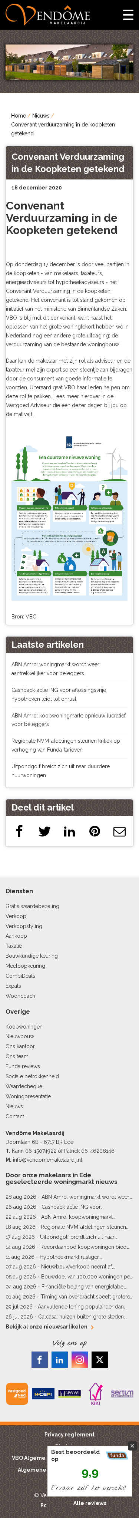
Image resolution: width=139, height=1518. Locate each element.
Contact (15, 1116)
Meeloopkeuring (25, 966)
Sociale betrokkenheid (32, 1076)
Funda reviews (23, 1066)
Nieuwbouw (20, 1036)
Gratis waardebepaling (32, 906)
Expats (13, 986)
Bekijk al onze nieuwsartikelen (46, 1327)
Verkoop (16, 916)
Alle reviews (89, 1503)
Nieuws (41, 116)
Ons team (17, 1056)
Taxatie (14, 946)
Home (18, 116)
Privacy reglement (69, 1435)
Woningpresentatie (28, 1096)
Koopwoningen (24, 1027)
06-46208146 (98, 1151)
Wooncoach (20, 996)
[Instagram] (80, 1360)
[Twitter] (45, 831)
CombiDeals (20, 976)
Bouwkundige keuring (32, 956)
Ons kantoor (20, 1046)
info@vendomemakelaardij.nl (47, 1160)
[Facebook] (19, 831)
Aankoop (16, 936)
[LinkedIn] (69, 831)
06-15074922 (40, 1151)
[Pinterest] (95, 831)
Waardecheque (24, 1086)
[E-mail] (120, 831)
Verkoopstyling (24, 926)
